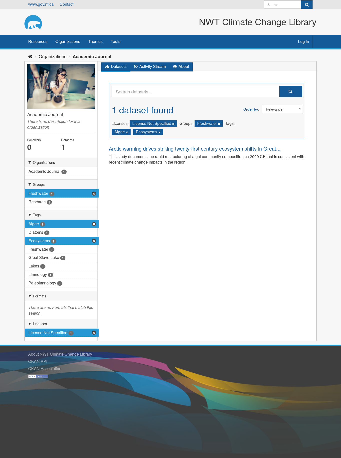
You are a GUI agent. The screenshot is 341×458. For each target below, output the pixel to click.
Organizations (67, 41)
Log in (303, 41)
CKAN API (37, 361)
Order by (250, 109)
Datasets (118, 66)
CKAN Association (44, 368)
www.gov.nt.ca (41, 4)
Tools (115, 41)
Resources (37, 41)
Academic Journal (92, 56)
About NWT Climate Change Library (60, 354)
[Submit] (307, 4)
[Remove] (173, 124)
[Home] (30, 56)
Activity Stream (152, 66)
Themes (95, 41)
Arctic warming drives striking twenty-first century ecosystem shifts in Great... (195, 148)
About (183, 66)
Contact (66, 4)
